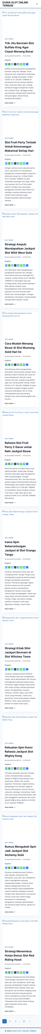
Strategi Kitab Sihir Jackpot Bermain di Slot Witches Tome (18, 652)
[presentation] (20, 23)
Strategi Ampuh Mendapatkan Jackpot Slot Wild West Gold (20, 248)
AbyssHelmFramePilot (14, 56)
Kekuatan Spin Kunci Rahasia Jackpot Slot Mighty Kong (19, 751)
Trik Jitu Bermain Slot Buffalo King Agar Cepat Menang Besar (19, 47)
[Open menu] (37, 3)
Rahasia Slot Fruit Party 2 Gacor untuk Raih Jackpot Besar (18, 447)
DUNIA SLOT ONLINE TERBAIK (24, 1031)
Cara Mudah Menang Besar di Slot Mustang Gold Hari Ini (20, 348)
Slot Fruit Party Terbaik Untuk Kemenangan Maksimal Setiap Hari (20, 146)
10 (24, 1021)
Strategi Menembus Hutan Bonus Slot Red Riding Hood (19, 955)
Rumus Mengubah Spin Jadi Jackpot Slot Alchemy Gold (20, 851)
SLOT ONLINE (9, 39)
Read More (10, 103)
